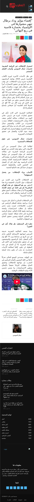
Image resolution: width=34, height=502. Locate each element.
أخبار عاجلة (26, 17)
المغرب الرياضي (19, 17)
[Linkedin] (14, 487)
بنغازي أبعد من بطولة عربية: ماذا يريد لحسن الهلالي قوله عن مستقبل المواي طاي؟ (13, 404)
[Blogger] (25, 487)
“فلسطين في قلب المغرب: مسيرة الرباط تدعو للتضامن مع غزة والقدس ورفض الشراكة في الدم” (9, 314)
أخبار (25, 14)
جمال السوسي (6, 33)
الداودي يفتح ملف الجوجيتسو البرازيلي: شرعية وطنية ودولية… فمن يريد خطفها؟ (13, 395)
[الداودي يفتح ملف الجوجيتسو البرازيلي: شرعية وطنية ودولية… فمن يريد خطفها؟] (27, 396)
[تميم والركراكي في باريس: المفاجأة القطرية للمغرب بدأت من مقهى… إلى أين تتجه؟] (27, 386)
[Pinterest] (22, 37)
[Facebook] (30, 37)
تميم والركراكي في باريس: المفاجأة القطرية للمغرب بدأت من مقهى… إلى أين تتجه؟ (13, 386)
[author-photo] (17, 332)
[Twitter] (26, 37)
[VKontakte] (7, 487)
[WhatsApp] (18, 37)
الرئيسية (30, 14)
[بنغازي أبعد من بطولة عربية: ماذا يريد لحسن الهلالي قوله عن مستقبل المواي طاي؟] (27, 405)
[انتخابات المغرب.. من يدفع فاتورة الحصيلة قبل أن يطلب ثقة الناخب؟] (27, 372)
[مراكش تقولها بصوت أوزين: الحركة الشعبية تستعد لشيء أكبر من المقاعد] (27, 354)
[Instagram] (18, 487)
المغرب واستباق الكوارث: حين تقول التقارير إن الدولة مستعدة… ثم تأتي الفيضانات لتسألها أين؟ (11, 362)
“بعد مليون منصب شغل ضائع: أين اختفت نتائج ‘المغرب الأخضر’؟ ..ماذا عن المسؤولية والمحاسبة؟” (24, 314)
